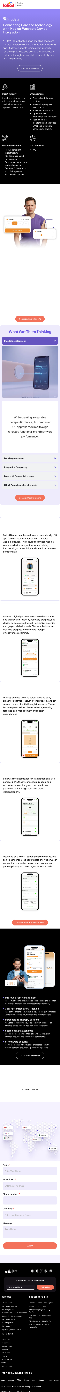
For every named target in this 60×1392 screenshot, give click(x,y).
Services (6, 1296)
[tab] (30, 341)
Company (8, 1209)
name (6, 1165)
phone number (10, 1194)
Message (7, 1223)
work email (8, 1179)
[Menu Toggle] (54, 4)
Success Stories (38, 1296)
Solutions (7, 1333)
